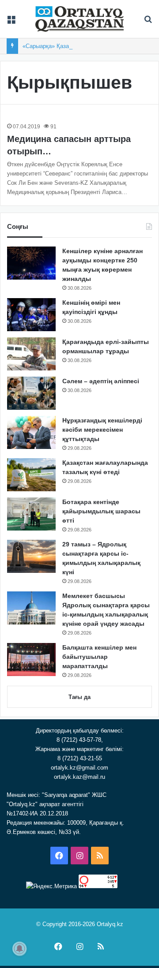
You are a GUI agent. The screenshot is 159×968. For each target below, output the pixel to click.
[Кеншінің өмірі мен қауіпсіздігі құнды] (31, 314)
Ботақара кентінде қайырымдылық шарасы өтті (101, 511)
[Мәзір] (11, 22)
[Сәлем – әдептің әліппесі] (31, 393)
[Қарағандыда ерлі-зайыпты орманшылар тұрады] (31, 353)
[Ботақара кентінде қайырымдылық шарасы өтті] (31, 514)
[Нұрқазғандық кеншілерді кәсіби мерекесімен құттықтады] (31, 432)
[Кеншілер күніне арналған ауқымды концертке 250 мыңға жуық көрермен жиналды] (31, 263)
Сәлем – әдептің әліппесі (100, 381)
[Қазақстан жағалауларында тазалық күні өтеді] (31, 474)
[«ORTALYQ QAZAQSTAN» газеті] (79, 19)
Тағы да (79, 697)
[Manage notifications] (19, 949)
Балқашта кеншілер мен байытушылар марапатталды (99, 656)
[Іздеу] (148, 22)
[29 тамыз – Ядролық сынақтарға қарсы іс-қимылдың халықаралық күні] (31, 556)
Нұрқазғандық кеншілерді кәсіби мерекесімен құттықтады (102, 429)
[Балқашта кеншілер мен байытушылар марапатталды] (31, 659)
